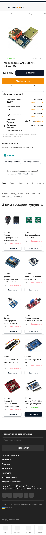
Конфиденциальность (11, 520)
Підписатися (23, 448)
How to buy (23, 183)
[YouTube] (20, 495)
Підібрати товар (23, 81)
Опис (4, 183)
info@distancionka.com (11, 482)
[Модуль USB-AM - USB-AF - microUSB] (23, 38)
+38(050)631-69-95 (9, 477)
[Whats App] (31, 495)
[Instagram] (9, 495)
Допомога (7, 469)
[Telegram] (15, 495)
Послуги (6, 464)
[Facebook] (4, 495)
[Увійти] (37, 7)
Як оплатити (36, 183)
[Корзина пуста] (42, 7)
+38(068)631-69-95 (25, 174)
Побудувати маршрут (15, 130)
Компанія (6, 460)
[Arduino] (9, 155)
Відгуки (12, 183)
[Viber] (26, 495)
